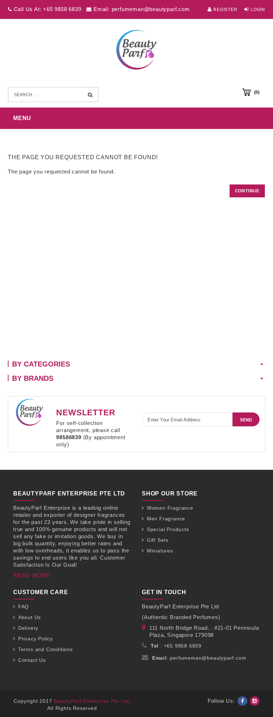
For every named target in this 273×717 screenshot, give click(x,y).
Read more (31, 575)
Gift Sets (157, 540)
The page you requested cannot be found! (143, 136)
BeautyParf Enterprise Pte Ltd (91, 701)
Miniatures (160, 551)
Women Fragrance (170, 508)
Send (246, 419)
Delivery (28, 628)
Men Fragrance (166, 518)
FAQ (23, 606)
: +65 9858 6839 (176, 646)
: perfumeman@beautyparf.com (199, 658)
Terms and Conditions (45, 649)
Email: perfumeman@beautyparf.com (140, 9)
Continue (247, 190)
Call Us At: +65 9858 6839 (46, 9)
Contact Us (32, 660)
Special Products (168, 529)
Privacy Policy (35, 638)
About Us (29, 617)
